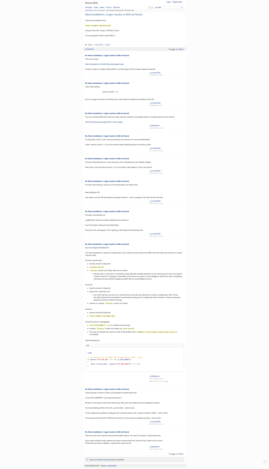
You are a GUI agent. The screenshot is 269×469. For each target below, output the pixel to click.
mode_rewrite (99, 45)
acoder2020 (155, 73)
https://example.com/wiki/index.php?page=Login (104, 64)
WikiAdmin (155, 125)
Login (168, 2)
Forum (108, 7)
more (158, 7)
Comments (89, 49)
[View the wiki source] (153, 7)
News (102, 7)
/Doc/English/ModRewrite (98, 248)
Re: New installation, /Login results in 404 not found (107, 55)
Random (116, 7)
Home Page (88, 10)
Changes (88, 7)
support (107, 45)
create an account (102, 459)
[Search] (181, 7)
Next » (181, 49)
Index (96, 7)
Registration (177, 2)
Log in (91, 459)
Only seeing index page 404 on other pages (105, 122)
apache (90, 45)
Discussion (101, 10)
